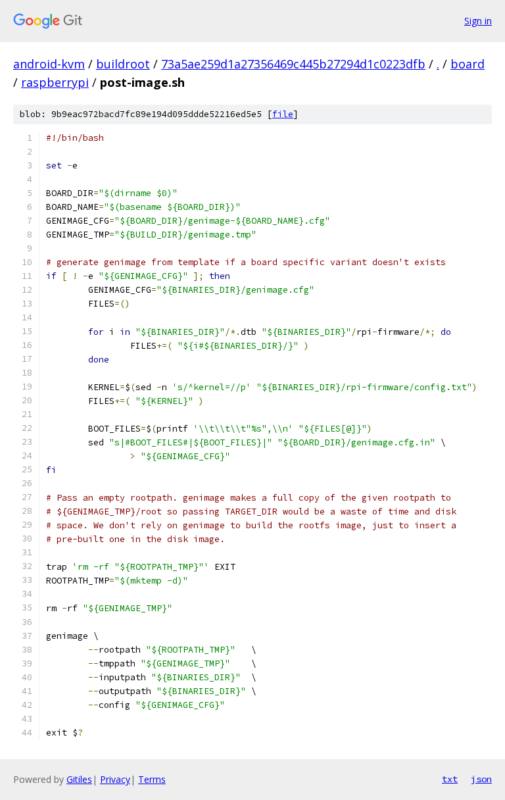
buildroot (123, 64)
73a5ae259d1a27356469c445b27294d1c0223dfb (293, 64)
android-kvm (49, 64)
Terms (152, 779)
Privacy (115, 779)
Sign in (478, 20)
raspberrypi (55, 82)
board (467, 64)
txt (450, 779)
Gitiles (79, 779)
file (282, 114)
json (481, 779)
